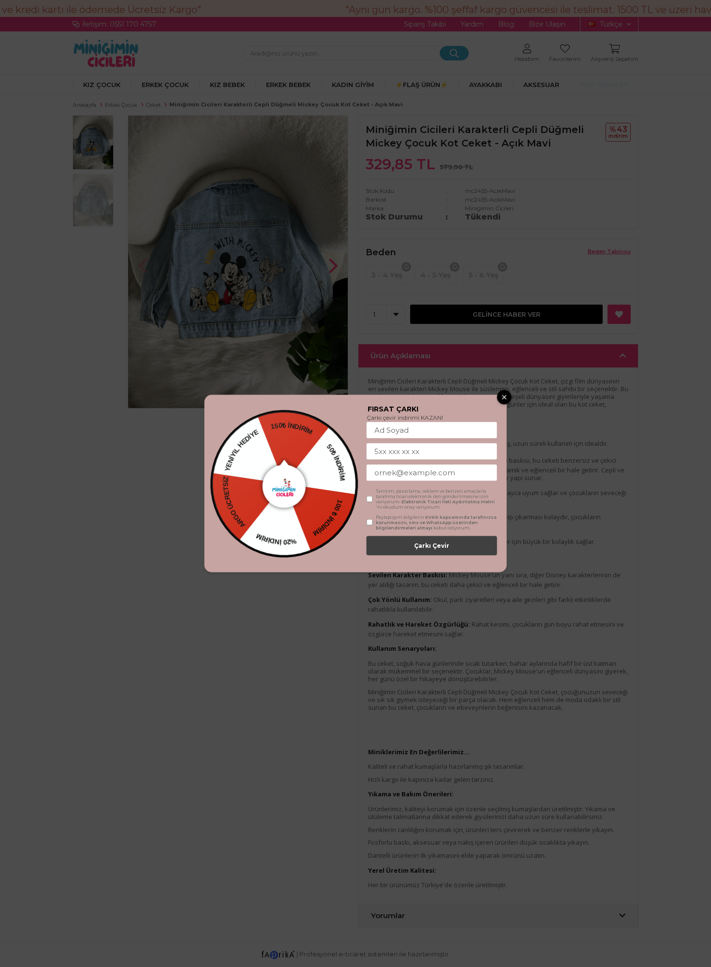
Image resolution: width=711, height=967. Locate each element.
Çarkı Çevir (431, 545)
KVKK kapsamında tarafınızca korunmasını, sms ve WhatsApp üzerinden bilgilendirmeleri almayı (436, 522)
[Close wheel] (504, 397)
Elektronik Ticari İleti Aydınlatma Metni (448, 501)
